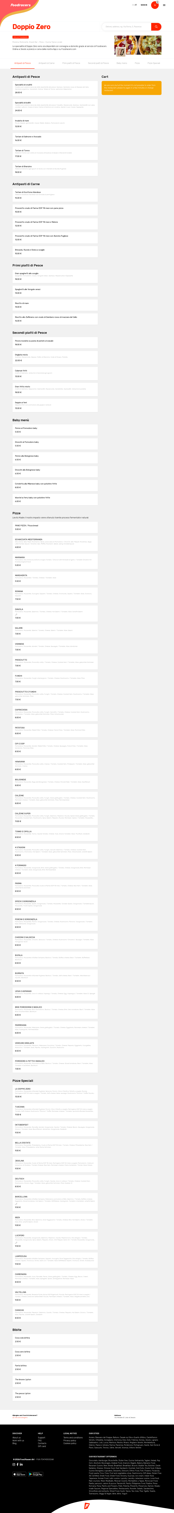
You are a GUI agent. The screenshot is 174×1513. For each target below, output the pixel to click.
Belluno (116, 1437)
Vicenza (125, 1448)
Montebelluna (149, 1442)
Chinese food (109, 1468)
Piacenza (119, 1445)
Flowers (147, 1471)
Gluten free (123, 1460)
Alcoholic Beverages (102, 1463)
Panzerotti (121, 1483)
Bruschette (113, 1460)
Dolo (124, 1440)
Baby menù (122, 63)
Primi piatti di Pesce (71, 63)
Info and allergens (21, 1417)
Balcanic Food (149, 1463)
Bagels (133, 1463)
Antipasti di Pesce (22, 63)
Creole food (149, 1468)
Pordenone (128, 1445)
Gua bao (131, 1476)
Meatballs (109, 1481)
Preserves (142, 1486)
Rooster (133, 1489)
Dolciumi (125, 1471)
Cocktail (132, 1468)
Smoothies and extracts (99, 1491)
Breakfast (118, 1466)
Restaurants (124, 1489)
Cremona (118, 1440)
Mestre (120, 1442)
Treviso (106, 1448)
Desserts (117, 1471)
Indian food (149, 1476)
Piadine (149, 1483)
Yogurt (124, 1494)
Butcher (151, 1466)
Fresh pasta (94, 1473)
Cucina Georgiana (96, 1471)
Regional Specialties (109, 1489)
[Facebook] (17, 1464)
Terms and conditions (73, 1437)
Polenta (126, 1486)
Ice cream (139, 1476)
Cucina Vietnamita (136, 1460)
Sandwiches (149, 1489)
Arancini (126, 1463)
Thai (141, 1491)
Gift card (42, 1446)
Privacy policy (69, 1440)
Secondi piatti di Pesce (98, 63)
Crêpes (158, 1468)
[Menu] (164, 5)
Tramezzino (93, 1494)
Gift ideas (147, 1473)
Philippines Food (138, 1483)
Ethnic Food (134, 1471)
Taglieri (147, 1460)
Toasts (152, 1491)
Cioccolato (93, 1460)
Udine (112, 1448)
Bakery (140, 1463)
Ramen (151, 1486)
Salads (140, 1489)
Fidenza (134, 1440)
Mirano (126, 1442)
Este (129, 1440)
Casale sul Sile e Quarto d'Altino (133, 1437)
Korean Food (103, 1478)
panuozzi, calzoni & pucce (105, 1483)
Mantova (112, 1442)
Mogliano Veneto (136, 1442)
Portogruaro (138, 1445)
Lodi (100, 1442)
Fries (107, 1473)
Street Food (114, 1491)
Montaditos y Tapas (136, 1481)
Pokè (120, 1486)
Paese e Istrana (102, 1445)
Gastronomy (137, 1473)
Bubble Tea (142, 1466)
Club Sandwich (122, 1468)
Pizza (99, 1486)
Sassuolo (98, 1448)
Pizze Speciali (154, 63)
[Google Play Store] (35, 1474)
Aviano (92, 1437)
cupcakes (108, 1471)
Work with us (18, 1440)
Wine (114, 1494)
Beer (105, 1466)
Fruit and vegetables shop (120, 1473)
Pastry (128, 1483)
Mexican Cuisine (120, 1481)
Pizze (137, 63)
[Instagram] (13, 1464)
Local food (154, 1478)
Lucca (105, 1442)
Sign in (144, 5)
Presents (134, 1486)
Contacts (42, 1443)
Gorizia (141, 1440)
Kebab (153, 1460)
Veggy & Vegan (105, 1494)
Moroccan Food (151, 1481)
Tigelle (146, 1491)
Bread (110, 1466)
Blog (14, 1443)
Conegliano (108, 1440)
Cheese (100, 1468)
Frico (102, 1473)
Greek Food (104, 1476)
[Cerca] (156, 27)
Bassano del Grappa (103, 1437)
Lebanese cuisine (142, 1478)
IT (136, 5)
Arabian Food (116, 1463)
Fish (142, 1471)
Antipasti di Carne (47, 63)
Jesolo (148, 1440)
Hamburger (103, 1460)
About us (16, 1437)
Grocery (123, 1476)
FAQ (40, 1440)
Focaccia (155, 1471)
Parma (112, 1445)
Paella (91, 1483)
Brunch (135, 1466)
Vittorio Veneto (135, 1448)
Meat (103, 1481)
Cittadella (99, 1440)
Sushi (122, 1491)
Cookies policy (69, 1443)
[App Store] (19, 1474)
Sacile (146, 1445)
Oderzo (92, 1445)
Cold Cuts (140, 1468)
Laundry (124, 1478)
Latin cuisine (114, 1478)
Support (41, 1437)
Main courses (94, 1481)
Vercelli (118, 1448)
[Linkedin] (21, 1464)
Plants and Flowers (109, 1486)
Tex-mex (135, 1491)
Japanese (93, 1478)
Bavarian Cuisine (96, 1466)
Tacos (128, 1491)
